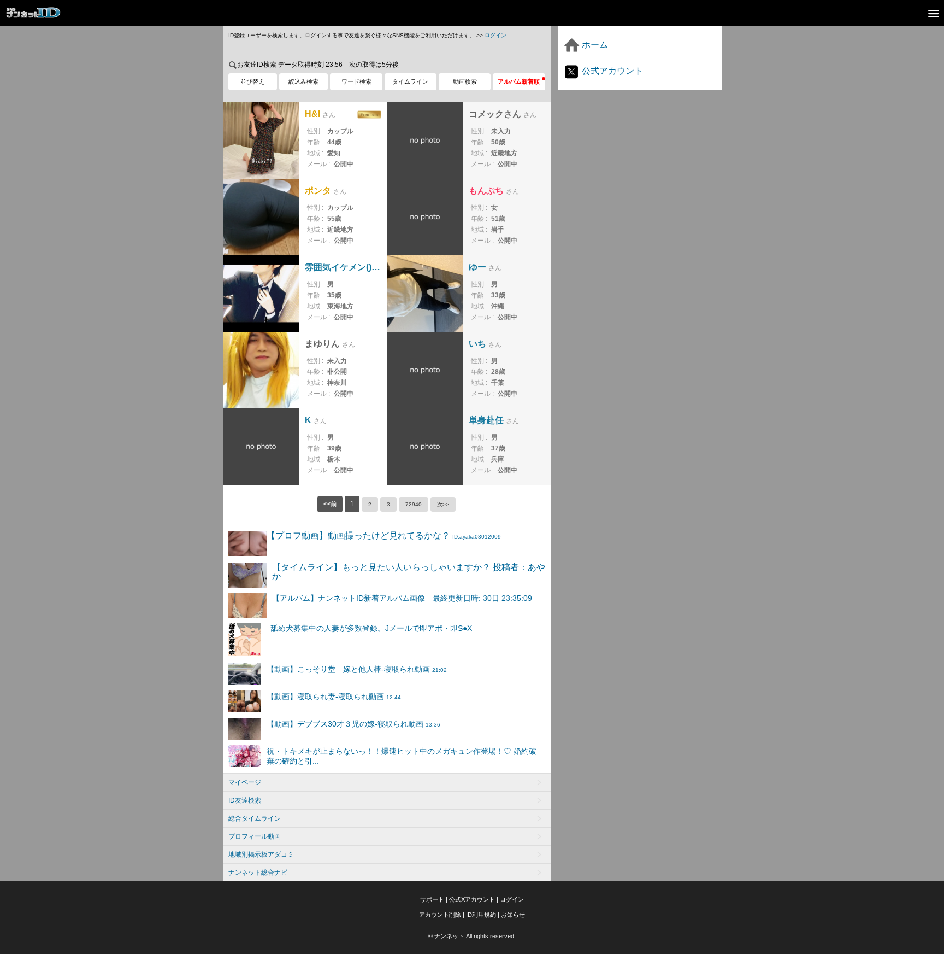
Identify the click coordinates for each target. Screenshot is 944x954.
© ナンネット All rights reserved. (472, 936)
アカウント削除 (440, 914)
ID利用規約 (481, 914)
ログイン (495, 35)
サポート (432, 899)
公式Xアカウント (472, 899)
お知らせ (513, 914)
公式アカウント (611, 70)
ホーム (594, 44)
